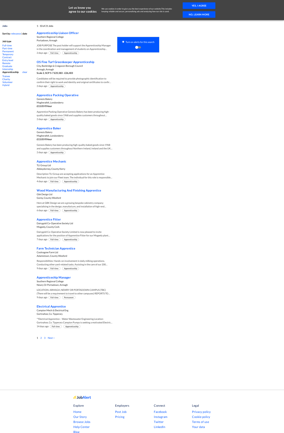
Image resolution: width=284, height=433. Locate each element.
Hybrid (5, 85)
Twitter (159, 422)
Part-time (7, 48)
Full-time (7, 45)
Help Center (81, 427)
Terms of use (200, 422)
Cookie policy (201, 416)
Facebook (160, 411)
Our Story (80, 416)
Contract (7, 57)
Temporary (7, 54)
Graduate (7, 66)
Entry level (7, 60)
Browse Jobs (82, 422)
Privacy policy (201, 411)
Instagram (160, 416)
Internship (7, 69)
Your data (198, 427)
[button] (138, 45)
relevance (16, 33)
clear (24, 72)
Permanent (8, 51)
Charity (6, 79)
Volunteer (7, 82)
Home (77, 411)
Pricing (120, 416)
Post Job (121, 411)
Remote (6, 63)
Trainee (6, 76)
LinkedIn (159, 427)
